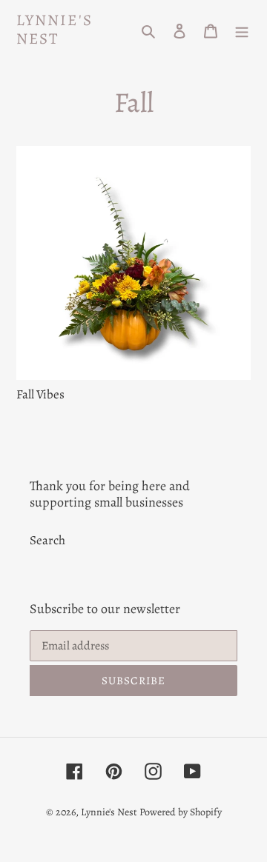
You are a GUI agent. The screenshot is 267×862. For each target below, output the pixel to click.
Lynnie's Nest (54, 29)
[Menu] (241, 30)
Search (47, 540)
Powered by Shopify (180, 812)
